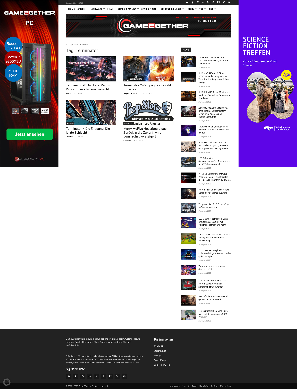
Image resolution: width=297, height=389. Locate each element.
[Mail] (203, 2)
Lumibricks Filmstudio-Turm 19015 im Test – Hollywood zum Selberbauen (213, 60)
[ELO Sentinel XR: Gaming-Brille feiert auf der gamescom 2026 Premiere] (188, 315)
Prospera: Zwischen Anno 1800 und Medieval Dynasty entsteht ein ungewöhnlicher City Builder (213, 145)
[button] (7, 382)
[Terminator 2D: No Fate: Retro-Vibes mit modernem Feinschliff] (91, 68)
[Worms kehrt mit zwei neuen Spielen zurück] (188, 270)
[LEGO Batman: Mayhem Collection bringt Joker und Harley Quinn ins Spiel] (188, 254)
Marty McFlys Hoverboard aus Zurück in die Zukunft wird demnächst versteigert (145, 132)
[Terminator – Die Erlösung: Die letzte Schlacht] (91, 112)
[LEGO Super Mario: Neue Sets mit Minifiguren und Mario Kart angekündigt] (188, 238)
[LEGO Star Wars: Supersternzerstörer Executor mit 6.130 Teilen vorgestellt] (188, 162)
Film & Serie (128, 123)
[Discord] (187, 2)
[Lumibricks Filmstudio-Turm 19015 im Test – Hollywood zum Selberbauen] (188, 61)
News (69, 80)
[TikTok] (213, 2)
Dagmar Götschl (130, 93)
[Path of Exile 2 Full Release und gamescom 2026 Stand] (188, 300)
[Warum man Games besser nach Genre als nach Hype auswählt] (188, 193)
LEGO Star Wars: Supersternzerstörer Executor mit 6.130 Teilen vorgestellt (214, 161)
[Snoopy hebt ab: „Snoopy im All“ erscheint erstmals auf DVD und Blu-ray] (188, 130)
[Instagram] (198, 2)
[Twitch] (218, 2)
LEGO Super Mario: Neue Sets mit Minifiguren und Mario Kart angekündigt (214, 237)
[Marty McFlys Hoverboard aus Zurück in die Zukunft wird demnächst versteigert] (148, 112)
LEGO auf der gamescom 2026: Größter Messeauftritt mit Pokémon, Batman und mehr (213, 222)
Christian (69, 136)
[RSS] (208, 2)
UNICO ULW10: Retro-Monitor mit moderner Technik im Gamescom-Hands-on (214, 95)
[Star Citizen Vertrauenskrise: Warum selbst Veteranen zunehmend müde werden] (188, 284)
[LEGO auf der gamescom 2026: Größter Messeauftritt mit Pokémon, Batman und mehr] (188, 222)
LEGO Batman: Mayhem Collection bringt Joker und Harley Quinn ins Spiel (214, 253)
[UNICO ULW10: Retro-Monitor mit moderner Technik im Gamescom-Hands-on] (188, 96)
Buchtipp (70, 123)
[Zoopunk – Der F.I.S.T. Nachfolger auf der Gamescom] (188, 208)
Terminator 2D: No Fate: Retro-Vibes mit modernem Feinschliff (89, 87)
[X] (224, 2)
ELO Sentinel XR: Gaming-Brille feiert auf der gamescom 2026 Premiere (213, 314)
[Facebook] (192, 2)
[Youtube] (229, 2)
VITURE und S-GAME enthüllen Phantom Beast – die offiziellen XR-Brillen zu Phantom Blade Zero (214, 177)
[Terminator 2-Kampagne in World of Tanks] (148, 68)
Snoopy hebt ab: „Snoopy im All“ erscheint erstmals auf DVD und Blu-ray (213, 129)
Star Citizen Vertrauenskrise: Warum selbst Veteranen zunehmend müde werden (212, 283)
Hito (67, 93)
